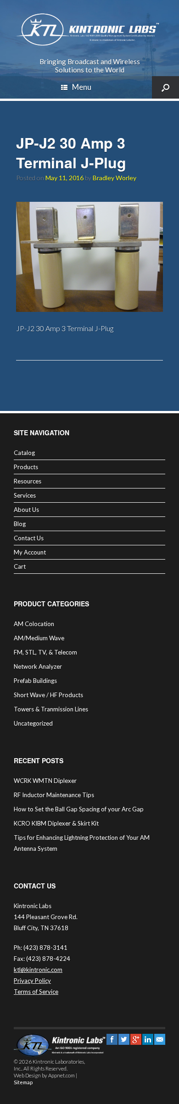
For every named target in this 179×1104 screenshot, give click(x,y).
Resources (27, 481)
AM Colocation (34, 623)
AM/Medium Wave (39, 638)
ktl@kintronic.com (38, 969)
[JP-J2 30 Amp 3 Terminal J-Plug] (89, 309)
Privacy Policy (32, 980)
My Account (30, 552)
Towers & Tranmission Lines (51, 709)
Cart (20, 566)
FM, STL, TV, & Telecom (45, 652)
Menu (81, 87)
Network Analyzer (38, 666)
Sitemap (23, 1082)
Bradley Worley (114, 178)
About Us (26, 509)
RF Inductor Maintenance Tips (54, 795)
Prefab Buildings (35, 680)
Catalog (24, 452)
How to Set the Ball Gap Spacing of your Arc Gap (79, 809)
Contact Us (29, 538)
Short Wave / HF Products (48, 695)
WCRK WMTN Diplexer (45, 780)
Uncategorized (33, 723)
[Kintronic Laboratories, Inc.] (89, 29)
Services (25, 495)
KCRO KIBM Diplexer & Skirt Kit (56, 823)
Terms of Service (36, 991)
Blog (20, 523)
